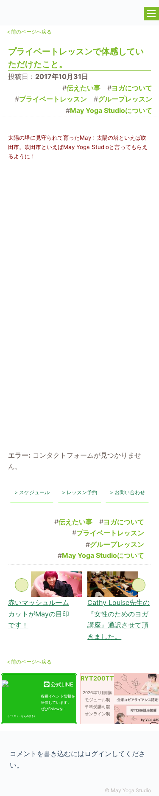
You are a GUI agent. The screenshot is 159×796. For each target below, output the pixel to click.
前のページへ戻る (29, 31)
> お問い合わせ (127, 492)
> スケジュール (32, 492)
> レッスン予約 (79, 492)
